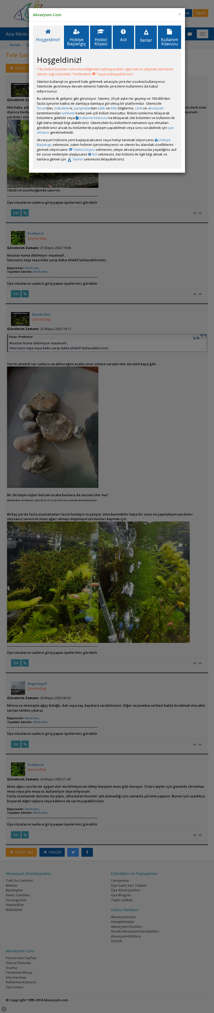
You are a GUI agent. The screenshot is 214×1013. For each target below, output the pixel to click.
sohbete (68, 113)
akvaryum (156, 108)
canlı (138, 108)
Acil (94, 154)
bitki (114, 108)
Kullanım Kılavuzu (93, 117)
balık (101, 108)
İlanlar (77, 159)
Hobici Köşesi (84, 149)
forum (41, 108)
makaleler (62, 108)
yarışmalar (82, 108)
